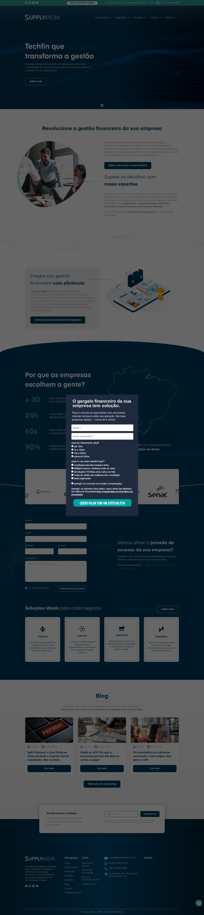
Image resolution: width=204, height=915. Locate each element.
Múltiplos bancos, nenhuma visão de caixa (94, 468)
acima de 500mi (81, 456)
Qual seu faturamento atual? (85, 442)
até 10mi (77, 446)
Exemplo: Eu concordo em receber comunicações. (97, 483)
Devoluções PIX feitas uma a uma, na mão (94, 471)
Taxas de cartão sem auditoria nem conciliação (96, 475)
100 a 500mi (79, 453)
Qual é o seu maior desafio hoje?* (88, 461)
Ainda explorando (82, 478)
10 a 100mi (79, 449)
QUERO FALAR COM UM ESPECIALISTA (102, 502)
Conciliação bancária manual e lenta (91, 465)
